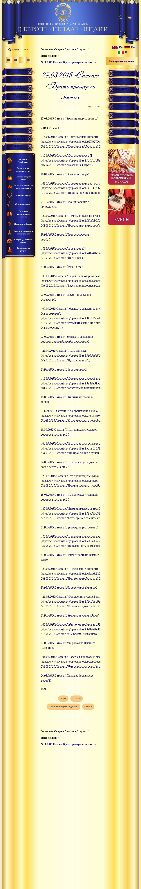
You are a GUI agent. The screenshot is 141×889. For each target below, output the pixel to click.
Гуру (12, 104)
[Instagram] (28, 60)
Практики (15, 79)
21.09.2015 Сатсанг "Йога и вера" (62, 266)
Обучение (15, 146)
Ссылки (118, 114)
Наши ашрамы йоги (18, 96)
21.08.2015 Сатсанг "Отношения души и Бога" (70, 615)
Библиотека (120, 89)
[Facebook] (22, 60)
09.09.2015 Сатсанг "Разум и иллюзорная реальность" (66, 297)
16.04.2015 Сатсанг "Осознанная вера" (65, 174)
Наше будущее (18, 129)
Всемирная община (18, 113)
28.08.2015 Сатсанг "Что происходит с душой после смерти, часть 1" (69, 497)
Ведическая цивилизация (18, 138)
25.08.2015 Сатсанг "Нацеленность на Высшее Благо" (70, 557)
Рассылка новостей (122, 131)
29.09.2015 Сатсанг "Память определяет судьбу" (66, 237)
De (133, 47)
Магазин (118, 81)
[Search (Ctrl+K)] (121, 17)
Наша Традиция (19, 70)
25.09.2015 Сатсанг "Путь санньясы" (64, 369)
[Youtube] (9, 60)
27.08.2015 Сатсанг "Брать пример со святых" (69, 527)
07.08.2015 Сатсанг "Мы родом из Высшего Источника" (68, 645)
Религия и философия (18, 87)
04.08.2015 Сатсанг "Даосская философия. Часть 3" (67, 678)
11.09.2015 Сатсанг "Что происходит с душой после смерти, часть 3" (69, 432)
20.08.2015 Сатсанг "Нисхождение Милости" (69, 587)
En (121, 47)
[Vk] (15, 60)
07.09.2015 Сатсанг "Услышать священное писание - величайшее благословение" (67, 339)
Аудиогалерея (121, 97)
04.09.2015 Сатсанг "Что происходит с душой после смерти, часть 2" (69, 464)
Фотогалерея (121, 106)
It (126, 52)
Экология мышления (18, 121)
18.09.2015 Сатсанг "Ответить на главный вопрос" (67, 399)
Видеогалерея (121, 72)
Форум (117, 123)
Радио (116, 140)
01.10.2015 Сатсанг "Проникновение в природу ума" (65, 204)
